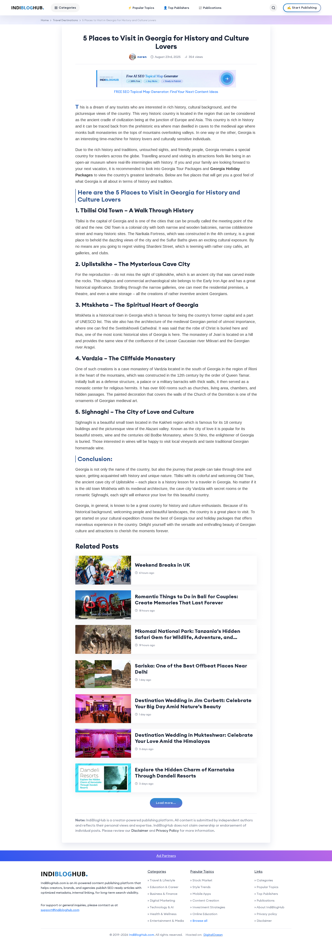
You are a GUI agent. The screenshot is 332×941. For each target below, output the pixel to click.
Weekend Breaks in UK (162, 565)
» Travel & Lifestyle (161, 880)
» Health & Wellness (162, 914)
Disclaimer (139, 830)
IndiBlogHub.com (141, 935)
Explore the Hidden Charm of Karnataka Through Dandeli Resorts (184, 772)
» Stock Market (201, 880)
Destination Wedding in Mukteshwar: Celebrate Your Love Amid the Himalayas (194, 738)
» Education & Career (163, 887)
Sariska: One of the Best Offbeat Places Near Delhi (191, 668)
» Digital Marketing (161, 900)
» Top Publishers (266, 894)
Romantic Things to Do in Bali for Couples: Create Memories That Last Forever (186, 599)
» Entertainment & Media (166, 921)
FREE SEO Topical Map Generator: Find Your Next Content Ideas (166, 91)
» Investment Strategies (207, 907)
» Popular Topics (266, 887)
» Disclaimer (263, 921)
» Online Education (203, 914)
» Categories (263, 880)
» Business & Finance (162, 894)
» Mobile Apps (200, 894)
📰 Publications (209, 8)
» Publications (264, 900)
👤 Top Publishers (176, 8)
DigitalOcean (213, 935)
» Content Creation (204, 900)
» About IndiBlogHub (269, 907)
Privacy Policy (167, 830)
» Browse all (198, 921)
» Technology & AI (161, 907)
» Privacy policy (265, 914)
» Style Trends (200, 887)
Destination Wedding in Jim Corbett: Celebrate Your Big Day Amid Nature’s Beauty (193, 703)
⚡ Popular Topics (141, 8)
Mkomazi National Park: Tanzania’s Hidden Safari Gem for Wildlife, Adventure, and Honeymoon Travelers (187, 637)
